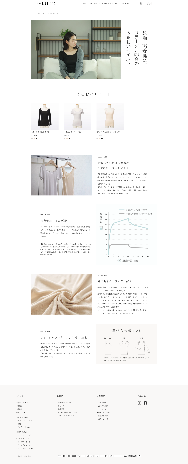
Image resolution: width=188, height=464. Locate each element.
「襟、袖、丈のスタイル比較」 (52, 353)
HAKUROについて (110, 3)
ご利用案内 (125, 3)
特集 (96, 3)
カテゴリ (85, 3)
